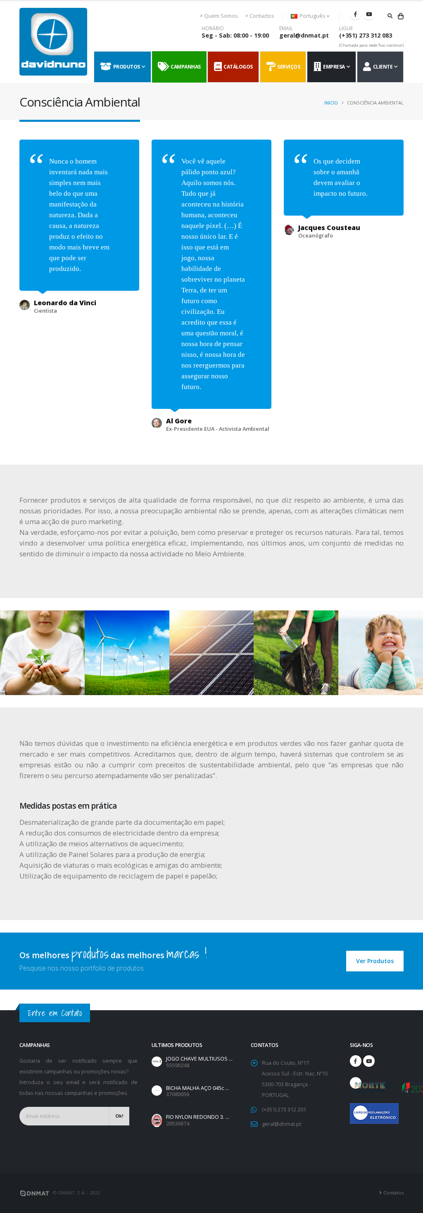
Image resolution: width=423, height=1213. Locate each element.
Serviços (287, 66)
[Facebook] (355, 14)
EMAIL (286, 28)
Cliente (382, 66)
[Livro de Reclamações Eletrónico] (355, 1109)
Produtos (125, 66)
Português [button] (312, 15)
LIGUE (346, 28)
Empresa (333, 66)
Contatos (393, 1192)
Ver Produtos (375, 961)
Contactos (262, 15)
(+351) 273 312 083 (365, 35)
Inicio (331, 103)
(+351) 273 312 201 (284, 1109)
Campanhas (185, 66)
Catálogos (237, 66)
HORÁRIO (213, 28)
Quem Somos (221, 15)
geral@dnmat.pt (304, 35)
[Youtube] (369, 14)
